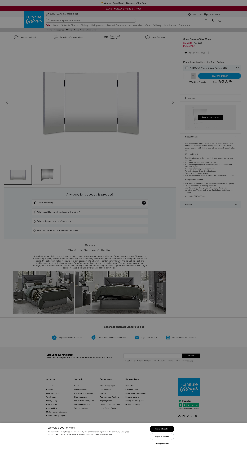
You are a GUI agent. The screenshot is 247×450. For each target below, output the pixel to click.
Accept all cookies (162, 429)
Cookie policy (58, 434)
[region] (123, 436)
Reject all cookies (162, 436)
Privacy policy (72, 434)
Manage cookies (162, 443)
